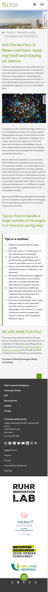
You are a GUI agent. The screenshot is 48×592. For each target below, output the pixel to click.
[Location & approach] (23, 582)
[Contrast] (34, 4)
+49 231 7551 (13, 436)
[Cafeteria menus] (18, 582)
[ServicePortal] (29, 582)
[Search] (12, 582)
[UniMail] (36, 582)
